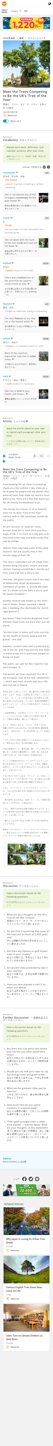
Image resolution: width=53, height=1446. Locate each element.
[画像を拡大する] (26, 64)
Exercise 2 (8, 418)
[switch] (6, 121)
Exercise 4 (8, 1014)
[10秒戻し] (34, 456)
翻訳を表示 (16, 121)
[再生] (4, 456)
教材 (26, 11)
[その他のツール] (49, 456)
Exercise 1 (8, 137)
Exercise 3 (8, 883)
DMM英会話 (9, 38)
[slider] (4, 461)
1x (41, 456)
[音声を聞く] (17, 173)
